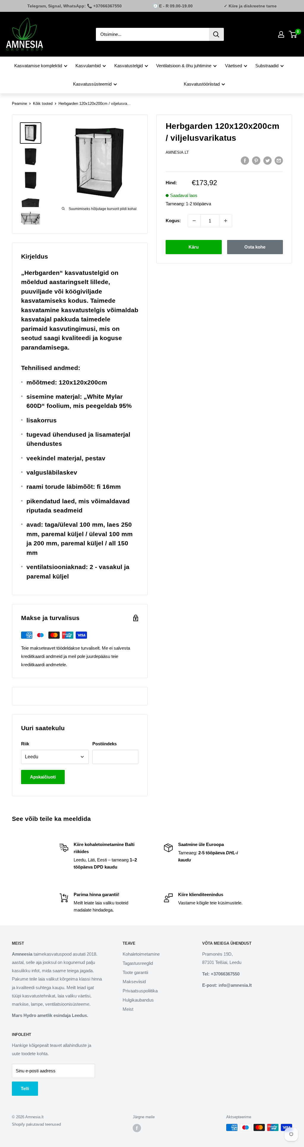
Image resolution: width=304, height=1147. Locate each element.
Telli (25, 1088)
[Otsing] (216, 34)
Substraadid (266, 65)
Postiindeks (104, 743)
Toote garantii (135, 972)
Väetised (233, 65)
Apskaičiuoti (43, 776)
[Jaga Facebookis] (245, 160)
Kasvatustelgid (128, 65)
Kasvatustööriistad (202, 83)
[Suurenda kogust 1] (225, 220)
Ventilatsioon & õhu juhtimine (183, 65)
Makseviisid (134, 981)
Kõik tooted (43, 103)
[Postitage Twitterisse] (267, 160)
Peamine (19, 103)
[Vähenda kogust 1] (194, 220)
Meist (128, 1009)
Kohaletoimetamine (141, 954)
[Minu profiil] (281, 34)
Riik (25, 743)
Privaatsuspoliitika (140, 990)
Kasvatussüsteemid (92, 83)
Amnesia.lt (177, 152)
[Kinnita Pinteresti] (256, 160)
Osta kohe (254, 246)
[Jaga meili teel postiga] (279, 160)
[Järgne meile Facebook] (137, 1128)
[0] (293, 34)
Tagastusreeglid (138, 963)
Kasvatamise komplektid (38, 65)
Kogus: (173, 220)
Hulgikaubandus (138, 999)
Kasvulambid (88, 65)
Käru (194, 246)
